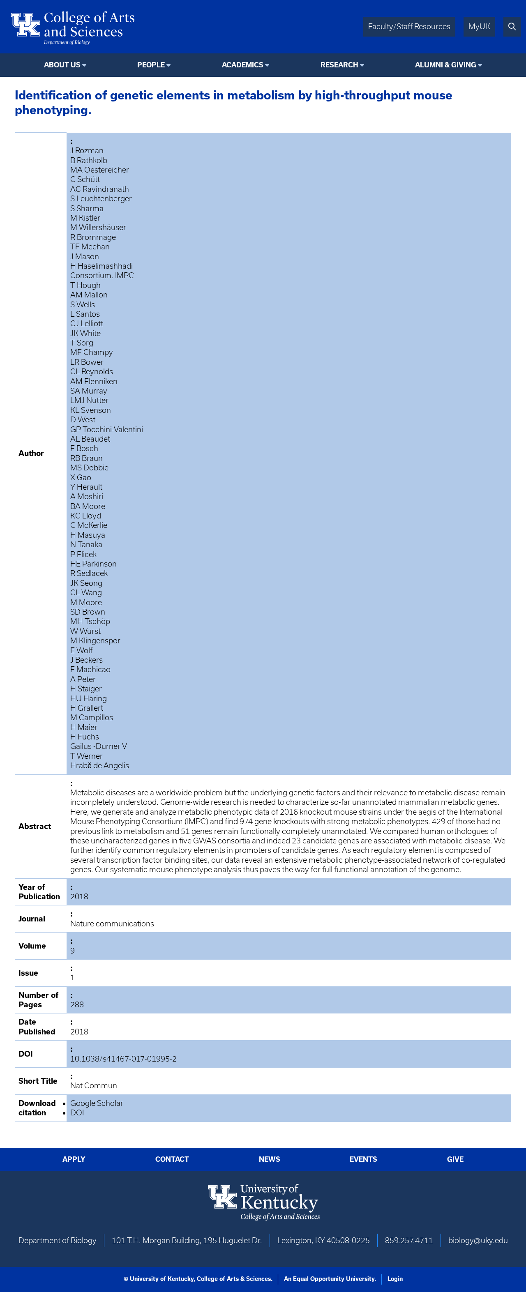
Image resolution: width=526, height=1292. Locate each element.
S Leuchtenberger (101, 198)
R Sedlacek (89, 573)
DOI (77, 1112)
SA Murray (88, 391)
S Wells (82, 304)
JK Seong (86, 583)
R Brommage (93, 237)
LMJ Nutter (89, 400)
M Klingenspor (95, 640)
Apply (73, 1159)
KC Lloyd (85, 515)
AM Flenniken (94, 381)
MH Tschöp (90, 621)
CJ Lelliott (86, 323)
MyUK (479, 26)
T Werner (86, 756)
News (269, 1159)
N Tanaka (86, 544)
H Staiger (86, 688)
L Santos (85, 314)
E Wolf (81, 650)
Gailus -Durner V (98, 746)
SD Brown (87, 612)
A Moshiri (86, 496)
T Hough (85, 285)
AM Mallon (89, 294)
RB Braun (86, 458)
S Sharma (87, 208)
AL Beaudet (90, 439)
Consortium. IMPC (102, 275)
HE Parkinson (93, 564)
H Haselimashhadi (101, 266)
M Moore (86, 602)
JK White (85, 333)
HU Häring (88, 698)
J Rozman (87, 150)
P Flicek (83, 554)
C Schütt (85, 179)
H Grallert (86, 708)
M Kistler (85, 218)
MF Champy (91, 352)
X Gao (80, 477)
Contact (172, 1159)
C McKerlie (88, 525)
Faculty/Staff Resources (409, 26)
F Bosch (84, 448)
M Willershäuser (98, 227)
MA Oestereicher (99, 170)
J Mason (84, 256)
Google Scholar (96, 1103)
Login (395, 1279)
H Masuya (87, 535)
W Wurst (85, 631)
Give (455, 1159)
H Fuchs (84, 736)
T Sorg (81, 343)
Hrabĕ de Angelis (99, 765)
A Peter (83, 679)
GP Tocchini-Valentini (106, 429)
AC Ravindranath (99, 189)
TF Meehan (90, 246)
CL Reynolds (91, 371)
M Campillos (91, 717)
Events (363, 1159)
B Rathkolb (88, 160)
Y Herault (86, 487)
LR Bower (87, 362)
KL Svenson (90, 410)
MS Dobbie (89, 467)
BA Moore (87, 506)
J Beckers (86, 660)
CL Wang (86, 592)
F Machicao (90, 669)
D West (82, 419)
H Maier (83, 727)
